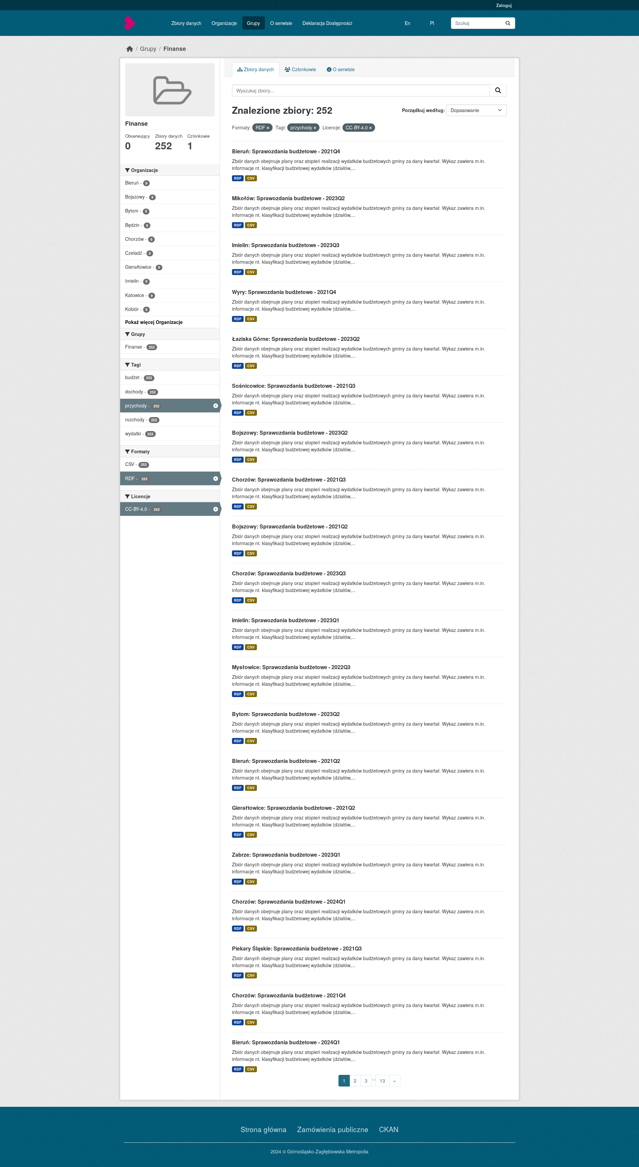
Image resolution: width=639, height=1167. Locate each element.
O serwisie (281, 23)
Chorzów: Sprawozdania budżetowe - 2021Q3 (289, 479)
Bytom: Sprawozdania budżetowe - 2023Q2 (286, 714)
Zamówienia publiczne (332, 1129)
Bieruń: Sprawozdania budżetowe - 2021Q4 (286, 151)
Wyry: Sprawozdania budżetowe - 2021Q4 (284, 292)
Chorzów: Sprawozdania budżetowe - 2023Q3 (289, 573)
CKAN (388, 1129)
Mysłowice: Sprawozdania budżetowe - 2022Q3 (291, 667)
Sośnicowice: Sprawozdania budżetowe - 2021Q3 (293, 385)
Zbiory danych (186, 23)
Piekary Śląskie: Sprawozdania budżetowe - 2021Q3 (297, 948)
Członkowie (303, 69)
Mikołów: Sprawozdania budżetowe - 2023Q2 (288, 198)
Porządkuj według (422, 110)
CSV (251, 178)
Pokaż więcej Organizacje (154, 322)
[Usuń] (268, 127)
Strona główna (264, 1129)
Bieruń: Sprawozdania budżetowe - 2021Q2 (286, 761)
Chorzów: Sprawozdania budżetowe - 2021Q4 (289, 995)
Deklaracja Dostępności (327, 23)
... (374, 1078)
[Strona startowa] (129, 48)
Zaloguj (504, 5)
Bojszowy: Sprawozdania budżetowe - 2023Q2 (290, 432)
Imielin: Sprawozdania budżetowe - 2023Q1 (285, 620)
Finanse (174, 48)
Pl (432, 23)
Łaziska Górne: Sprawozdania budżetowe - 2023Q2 (296, 339)
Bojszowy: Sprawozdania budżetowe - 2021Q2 (290, 526)
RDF (237, 178)
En (407, 23)
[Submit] (508, 23)
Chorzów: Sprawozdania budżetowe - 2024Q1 (289, 901)
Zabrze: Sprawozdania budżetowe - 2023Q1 (286, 854)
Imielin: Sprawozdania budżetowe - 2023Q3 (285, 245)
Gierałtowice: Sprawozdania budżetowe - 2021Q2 (293, 807)
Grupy (253, 23)
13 (382, 1080)
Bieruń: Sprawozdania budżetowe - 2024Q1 (286, 1042)
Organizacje (224, 23)
